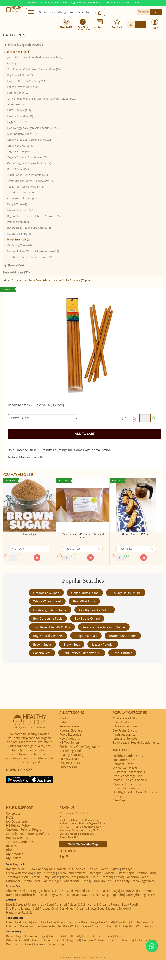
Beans (85, 881)
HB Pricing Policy (18, 825)
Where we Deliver (125, 768)
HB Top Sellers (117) (19, 110)
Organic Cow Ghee (46, 593)
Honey (92, 904)
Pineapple (94, 873)
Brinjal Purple (88, 877)
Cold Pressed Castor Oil (83, 891)
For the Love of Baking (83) (23, 87)
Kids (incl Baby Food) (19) (22, 134)
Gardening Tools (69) (19, 245)
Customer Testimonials (129, 772)
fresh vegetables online (50, 610)
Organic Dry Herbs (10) (20, 145)
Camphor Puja (77, 922)
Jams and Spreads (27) (20, 210)
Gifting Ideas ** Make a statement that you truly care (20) (41, 98)
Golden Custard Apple (119, 873)
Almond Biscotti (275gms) (136, 534)
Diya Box (122, 922)
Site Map (119, 800)
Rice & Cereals (69, 759)
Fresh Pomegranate (71, 873)
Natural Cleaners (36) (19, 233)
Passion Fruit (146, 873)
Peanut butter (122, 653)
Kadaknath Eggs (36, 936)
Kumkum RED (110, 926)
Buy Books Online (87, 618)
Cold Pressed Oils (125, 718)
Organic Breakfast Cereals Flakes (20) (29, 139)
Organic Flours (69, 763)
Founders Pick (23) (18, 93)
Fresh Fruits (121, 722)
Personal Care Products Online (103, 627)
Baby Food (129, 904)
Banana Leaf (41, 653)
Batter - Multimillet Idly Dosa (69, 936)
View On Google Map (83, 844)
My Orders (13, 858)
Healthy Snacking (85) (20, 116)
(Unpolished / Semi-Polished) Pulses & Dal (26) (34, 57)
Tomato (11, 877)
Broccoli (106, 877)
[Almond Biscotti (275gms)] (136, 505)
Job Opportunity (17, 821)
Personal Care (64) (18, 222)
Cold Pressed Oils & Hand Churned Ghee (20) (34, 69)
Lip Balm (118, 895)
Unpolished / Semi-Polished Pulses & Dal (56, 904)
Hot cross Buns (145, 940)
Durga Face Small (102, 922)
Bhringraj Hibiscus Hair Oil (45, 891)
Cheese (108, 936)
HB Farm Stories (124, 760)
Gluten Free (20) (16, 104)
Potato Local (31, 881)
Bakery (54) (16, 265)
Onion (23, 877)
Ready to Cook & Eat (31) (22, 198)
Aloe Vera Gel (15, 891)
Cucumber (13, 881)
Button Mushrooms (122, 636)
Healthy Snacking (71, 755)
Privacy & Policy (17, 838)
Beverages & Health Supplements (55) (29, 227)
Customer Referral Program (25, 829)
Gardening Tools (70, 751)
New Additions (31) (16, 272)
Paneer (120, 936)
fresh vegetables (124, 734)
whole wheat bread (47, 601)
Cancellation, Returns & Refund (27, 834)
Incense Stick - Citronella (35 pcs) (71, 280)
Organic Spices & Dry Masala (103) (27, 157)
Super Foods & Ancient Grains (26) (27, 175)
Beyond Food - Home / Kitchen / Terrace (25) (33, 216)
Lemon (35, 877)
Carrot (118, 877)
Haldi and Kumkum (19, 926)
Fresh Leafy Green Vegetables (79, 746)
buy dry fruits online (126, 593)
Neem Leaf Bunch (18, 922)
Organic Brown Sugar (91, 908)
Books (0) (12, 63)
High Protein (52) (17, 122)
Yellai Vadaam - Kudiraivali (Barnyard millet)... (83, 536)
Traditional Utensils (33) (21, 192)
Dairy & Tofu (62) (17, 204)
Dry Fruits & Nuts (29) (20, 75)
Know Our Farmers (126, 788)
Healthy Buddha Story (128, 756)
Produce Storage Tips (127, 776)
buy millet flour (84, 601)
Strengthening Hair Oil (141, 895)
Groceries (17, 280)
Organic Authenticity (127, 784)
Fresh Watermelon (19, 873)
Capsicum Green (136, 877)
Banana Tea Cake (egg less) (61, 940)
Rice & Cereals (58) (18, 169)
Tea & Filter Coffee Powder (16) (25, 186)
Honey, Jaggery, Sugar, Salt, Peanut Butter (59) (34, 128)
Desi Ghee (66, 908)
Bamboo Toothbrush (20, 895)
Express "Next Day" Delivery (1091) (27, 81)
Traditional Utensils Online (51, 627)
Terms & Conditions (20, 842)
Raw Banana (38, 869)
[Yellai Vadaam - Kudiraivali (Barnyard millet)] (82, 505)
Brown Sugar (29, 534)
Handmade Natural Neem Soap (87, 895)
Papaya (127, 869)
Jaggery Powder (103, 644)
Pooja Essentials (38, 280)
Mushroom (71, 881)
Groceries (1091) (18, 52)
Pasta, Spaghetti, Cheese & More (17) (29, 163)
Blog (9, 850)
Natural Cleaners (70, 730)
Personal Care (69, 726)
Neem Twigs (110, 891)
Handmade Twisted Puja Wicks (56, 926)
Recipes (11, 846)
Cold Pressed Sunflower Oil (81, 653)
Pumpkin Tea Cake (19, 944)
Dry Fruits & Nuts (125, 730)
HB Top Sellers (69, 742)
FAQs (10, 817)
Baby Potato (51, 877)
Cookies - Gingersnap (49, 944)
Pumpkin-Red (101, 881)
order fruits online (84, 593)
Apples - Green (98, 869)
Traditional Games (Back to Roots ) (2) (29, 257)
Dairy (63, 722)
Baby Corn (69, 877)
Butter (96, 936)
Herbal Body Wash (50, 895)
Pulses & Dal (68, 767)
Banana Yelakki (16, 869)
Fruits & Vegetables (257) (25, 44)
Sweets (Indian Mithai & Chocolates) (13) (31, 181)
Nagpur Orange (45, 873)
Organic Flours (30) (18, 151)
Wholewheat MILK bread (23, 940)
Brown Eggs (71, 644)
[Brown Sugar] (29, 505)
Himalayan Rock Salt (20, 912)
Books (63, 718)
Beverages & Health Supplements (136, 742)
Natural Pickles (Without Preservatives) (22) (33, 251)
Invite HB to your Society (130, 780)
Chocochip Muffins (120, 940)
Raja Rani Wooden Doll (138, 926)
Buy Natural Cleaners (48, 636)
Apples (80, 869)
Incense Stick (89, 926)
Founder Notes (123, 764)
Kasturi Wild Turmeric (136, 891)
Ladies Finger (52, 881)
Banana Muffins (93, 940)
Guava (115, 869)
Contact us (13, 813)
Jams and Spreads (125, 738)
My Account (14, 854)
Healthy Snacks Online (94, 610)
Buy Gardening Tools (47, 618)
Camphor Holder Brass (49, 922)
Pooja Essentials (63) (19, 239)
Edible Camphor (142, 922)
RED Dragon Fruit (61, 869)
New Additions (69, 738)
